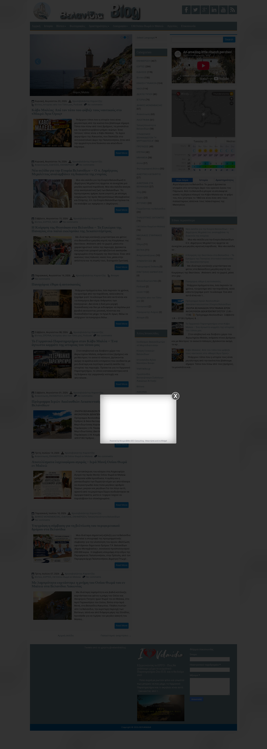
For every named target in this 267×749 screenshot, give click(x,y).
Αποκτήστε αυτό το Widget (156, 441)
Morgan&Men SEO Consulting (132, 441)
